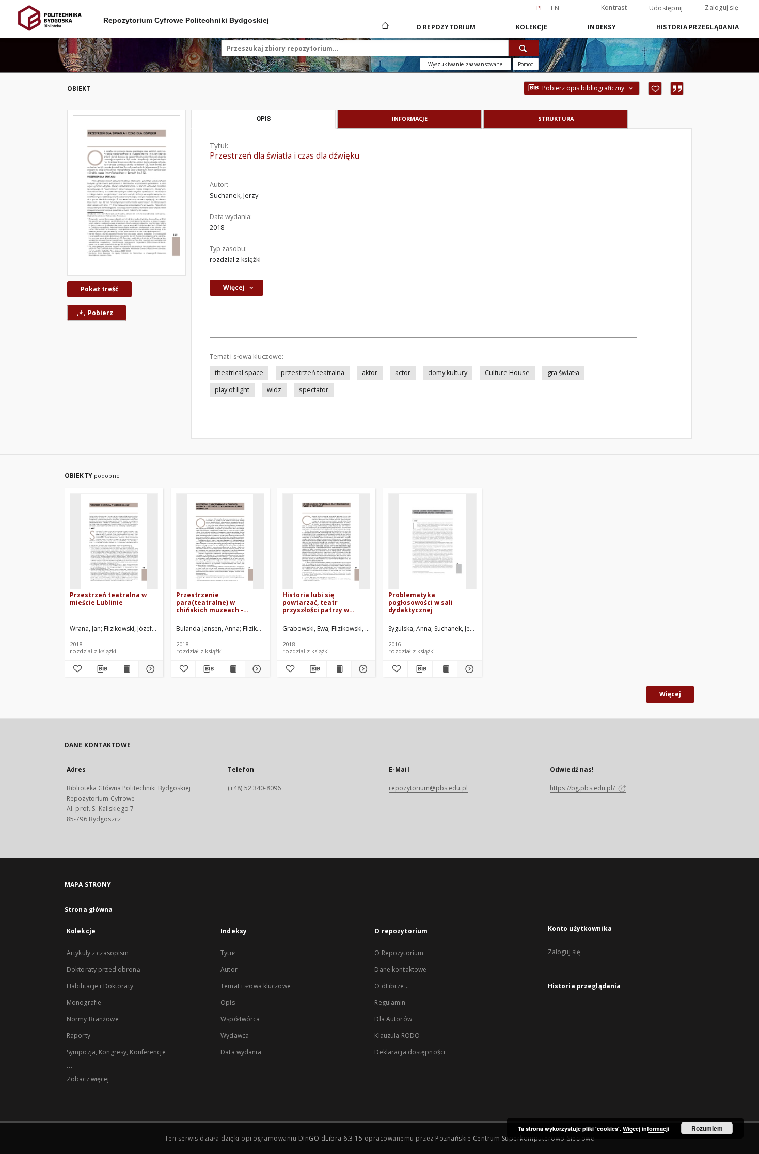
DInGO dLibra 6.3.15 (330, 1138)
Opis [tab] (264, 118)
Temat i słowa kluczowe (255, 985)
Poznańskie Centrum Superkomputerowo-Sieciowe (514, 1138)
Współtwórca (240, 1019)
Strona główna (89, 909)
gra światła (563, 372)
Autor (229, 969)
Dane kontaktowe (400, 969)
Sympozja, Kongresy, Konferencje (116, 1052)
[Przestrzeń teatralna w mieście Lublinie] (113, 541)
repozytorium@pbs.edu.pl (428, 788)
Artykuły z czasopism (98, 952)
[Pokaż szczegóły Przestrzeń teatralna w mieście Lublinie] (149, 669)
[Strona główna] (384, 26)
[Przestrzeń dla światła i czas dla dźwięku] (126, 192)
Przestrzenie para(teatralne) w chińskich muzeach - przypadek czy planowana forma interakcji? (218, 602)
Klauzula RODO (397, 1035)
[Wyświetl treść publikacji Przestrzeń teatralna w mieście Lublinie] (126, 669)
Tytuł (227, 952)
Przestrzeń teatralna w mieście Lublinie (108, 598)
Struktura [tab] (556, 118)
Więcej (670, 694)
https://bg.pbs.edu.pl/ (583, 788)
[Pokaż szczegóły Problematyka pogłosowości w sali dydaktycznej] (468, 669)
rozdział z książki (235, 259)
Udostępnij (666, 8)
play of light (232, 389)
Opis (227, 1002)
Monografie (84, 1002)
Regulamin (389, 1002)
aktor (369, 372)
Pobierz (99, 312)
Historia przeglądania (697, 27)
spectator (313, 389)
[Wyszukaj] (524, 48)
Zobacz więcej (88, 1078)
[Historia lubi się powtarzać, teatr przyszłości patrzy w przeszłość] (326, 541)
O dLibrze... (391, 985)
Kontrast (614, 7)
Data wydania (240, 1052)
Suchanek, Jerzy (234, 195)
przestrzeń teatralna (312, 372)
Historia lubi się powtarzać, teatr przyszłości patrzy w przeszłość (315, 602)
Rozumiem (707, 1128)
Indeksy (602, 27)
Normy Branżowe (93, 1019)
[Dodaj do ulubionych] (655, 88)
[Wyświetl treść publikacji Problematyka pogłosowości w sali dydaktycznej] (445, 669)
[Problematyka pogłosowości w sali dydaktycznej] (432, 541)
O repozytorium (446, 27)
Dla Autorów (393, 1019)
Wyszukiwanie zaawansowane (465, 64)
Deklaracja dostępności (409, 1052)
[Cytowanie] (677, 88)
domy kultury (447, 372)
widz (274, 389)
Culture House (507, 372)
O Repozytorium (398, 952)
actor (402, 372)
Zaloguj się (721, 7)
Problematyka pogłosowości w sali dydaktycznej (420, 602)
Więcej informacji (646, 1128)
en (555, 8)
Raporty (78, 1035)
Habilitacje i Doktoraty (100, 985)
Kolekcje (531, 27)
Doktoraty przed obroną (103, 969)
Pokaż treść (99, 289)
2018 (217, 227)
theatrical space (239, 372)
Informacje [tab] (410, 118)
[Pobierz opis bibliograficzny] (101, 669)
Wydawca (234, 1035)
